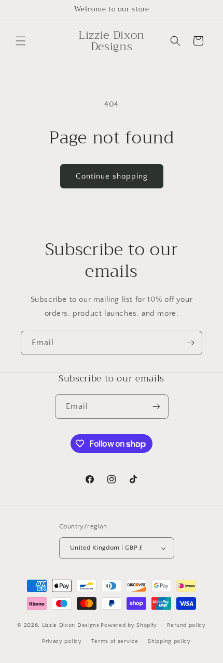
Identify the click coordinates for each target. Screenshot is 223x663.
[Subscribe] (190, 343)
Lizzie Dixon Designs (71, 625)
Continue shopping (112, 176)
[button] (20, 41)
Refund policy (186, 625)
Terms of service (114, 641)
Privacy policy (62, 641)
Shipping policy (169, 641)
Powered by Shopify (129, 625)
